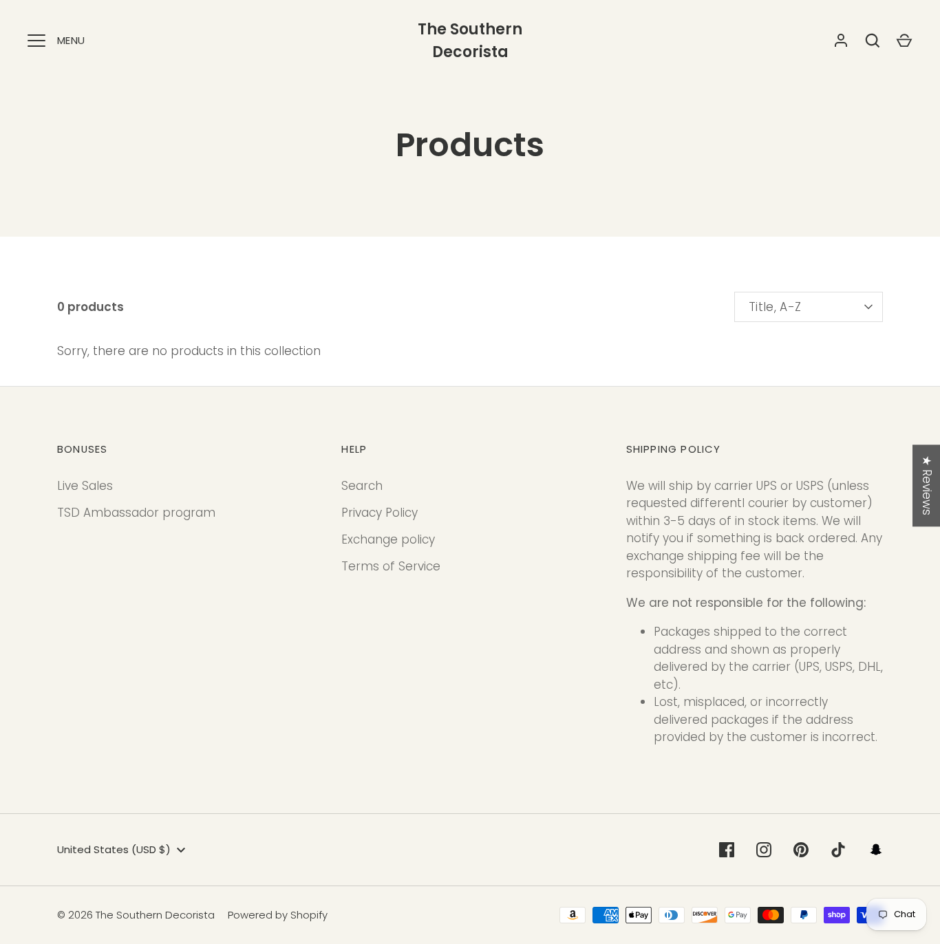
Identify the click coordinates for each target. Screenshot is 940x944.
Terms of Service (390, 566)
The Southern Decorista (470, 41)
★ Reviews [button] (927, 485)
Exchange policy (388, 539)
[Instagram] (764, 850)
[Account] (841, 40)
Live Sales (85, 486)
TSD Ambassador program (136, 512)
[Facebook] (727, 850)
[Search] (872, 40)
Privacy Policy (379, 512)
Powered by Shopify (278, 915)
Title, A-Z (775, 307)
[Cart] (904, 40)
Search (362, 486)
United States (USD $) (114, 849)
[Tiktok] (838, 850)
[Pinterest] (801, 850)
